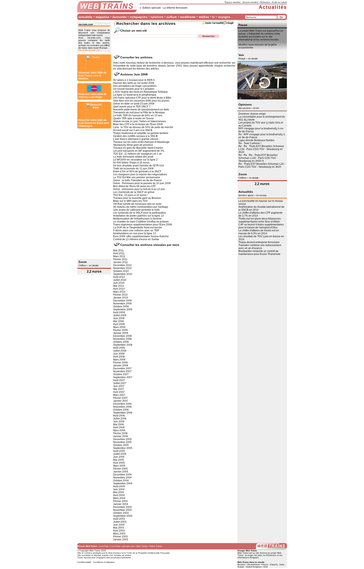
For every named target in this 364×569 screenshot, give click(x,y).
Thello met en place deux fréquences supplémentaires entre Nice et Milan (259, 220)
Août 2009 (119, 312)
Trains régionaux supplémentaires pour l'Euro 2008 (142, 224)
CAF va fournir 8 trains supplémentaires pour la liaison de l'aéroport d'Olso (261, 226)
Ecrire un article (279, 2)
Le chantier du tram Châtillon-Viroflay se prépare (141, 221)
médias (204, 17)
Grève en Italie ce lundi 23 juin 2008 (133, 103)
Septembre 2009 (122, 309)
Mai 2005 (118, 459)
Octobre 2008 (121, 341)
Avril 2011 (118, 253)
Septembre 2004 (122, 483)
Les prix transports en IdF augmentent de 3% (138, 150)
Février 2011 (120, 259)
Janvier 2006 (120, 436)
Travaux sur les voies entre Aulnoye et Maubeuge (141, 142)
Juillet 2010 (119, 279)
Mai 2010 (118, 285)
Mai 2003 (118, 527)
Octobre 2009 (121, 306)
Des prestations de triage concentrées (135, 85)
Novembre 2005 (122, 442)
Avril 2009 (119, 324)
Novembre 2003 (122, 510)
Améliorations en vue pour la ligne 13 (134, 233)
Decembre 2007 (122, 368)
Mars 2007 (119, 395)
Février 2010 (120, 294)
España (274, 564)
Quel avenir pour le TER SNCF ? (131, 106)
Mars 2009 (119, 327)
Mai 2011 (118, 250)
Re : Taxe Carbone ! (249, 143)
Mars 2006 (119, 430)
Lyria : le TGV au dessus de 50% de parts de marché (143, 127)
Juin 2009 (118, 318)
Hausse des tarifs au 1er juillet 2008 (133, 83)
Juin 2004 (118, 489)
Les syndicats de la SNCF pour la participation (139, 212)
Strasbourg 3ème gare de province (133, 144)
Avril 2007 (119, 392)
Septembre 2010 (122, 274)
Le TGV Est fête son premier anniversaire (136, 177)
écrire (256, 108)
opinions (157, 17)
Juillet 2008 (119, 350)
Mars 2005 (119, 465)
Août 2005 (119, 451)
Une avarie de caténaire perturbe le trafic (136, 209)
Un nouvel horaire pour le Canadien (133, 88)
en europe (261, 195)
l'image (241, 58)
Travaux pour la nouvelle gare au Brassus (137, 198)
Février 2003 (120, 536)
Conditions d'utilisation (104, 562)
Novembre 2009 (122, 303)
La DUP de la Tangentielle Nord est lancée (137, 227)
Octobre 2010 (121, 271)
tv (213, 17)
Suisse (240, 567)
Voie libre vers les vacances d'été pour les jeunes (141, 100)
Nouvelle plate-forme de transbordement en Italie (141, 109)
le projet (249, 555)
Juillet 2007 (119, 383)
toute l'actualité (214, 22)
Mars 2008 (119, 359)
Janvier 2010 (120, 297)
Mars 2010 (119, 291)
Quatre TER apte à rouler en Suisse (133, 118)
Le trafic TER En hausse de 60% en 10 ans (137, 115)
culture (172, 17)
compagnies (138, 17)
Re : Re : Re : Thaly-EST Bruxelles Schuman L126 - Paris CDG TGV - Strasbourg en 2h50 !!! (258, 158)
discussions (244, 108)
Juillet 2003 (119, 521)
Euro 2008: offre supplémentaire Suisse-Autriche (141, 236)
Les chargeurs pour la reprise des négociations (140, 174)
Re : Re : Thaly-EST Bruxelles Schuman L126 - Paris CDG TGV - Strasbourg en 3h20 (261, 149)
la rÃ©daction (269, 555)
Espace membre (233, 2)
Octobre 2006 (121, 409)
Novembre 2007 (122, 371)
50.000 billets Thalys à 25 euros (131, 162)
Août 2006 (119, 415)
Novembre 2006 (122, 406)
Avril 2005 (119, 462)
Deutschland (253, 564)
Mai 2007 (118, 389)
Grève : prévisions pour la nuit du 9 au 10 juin (139, 189)
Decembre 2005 (122, 439)
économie (119, 17)
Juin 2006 (118, 421)
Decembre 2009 (122, 300)
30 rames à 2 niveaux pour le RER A (134, 80)
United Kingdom (253, 567)
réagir (230, 22)
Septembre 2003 (122, 515)
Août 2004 (119, 486)
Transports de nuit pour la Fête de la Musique (139, 112)
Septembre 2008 (122, 344)
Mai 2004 (118, 492)
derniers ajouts (246, 195)
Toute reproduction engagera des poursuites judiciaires (104, 557)
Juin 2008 (118, 353)
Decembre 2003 (122, 507)
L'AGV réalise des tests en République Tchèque (140, 91)
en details (94, 265)
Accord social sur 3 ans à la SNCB (132, 130)
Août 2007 (119, 380)
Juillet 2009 (119, 315)
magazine (102, 17)
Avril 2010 (119, 288)
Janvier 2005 (120, 471)
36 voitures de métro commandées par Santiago (140, 206)
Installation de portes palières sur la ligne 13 (138, 215)
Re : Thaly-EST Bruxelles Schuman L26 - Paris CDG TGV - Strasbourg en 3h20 (261, 165)
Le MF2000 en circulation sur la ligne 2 (135, 159)
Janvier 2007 (120, 400)
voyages (224, 17)
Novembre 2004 (122, 477)
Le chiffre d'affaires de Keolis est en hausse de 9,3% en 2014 (258, 232)
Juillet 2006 (119, 418)
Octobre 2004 (121, 480)
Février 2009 (120, 330)
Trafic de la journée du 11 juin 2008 (133, 168)
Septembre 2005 (122, 448)
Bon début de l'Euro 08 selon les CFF (134, 186)
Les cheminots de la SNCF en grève (133, 192)
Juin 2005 (118, 456)
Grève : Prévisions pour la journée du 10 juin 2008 (142, 183)
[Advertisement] (94, 194)
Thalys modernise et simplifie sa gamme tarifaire (140, 133)
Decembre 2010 (122, 265)
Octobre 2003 (121, 512)
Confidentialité (84, 562)
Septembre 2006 (122, 412)
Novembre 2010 (122, 268)
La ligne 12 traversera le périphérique (134, 94)
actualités (85, 17)
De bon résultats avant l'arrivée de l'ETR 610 (138, 165)
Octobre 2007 (121, 374)
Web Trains (141, 546)
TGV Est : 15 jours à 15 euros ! (130, 195)
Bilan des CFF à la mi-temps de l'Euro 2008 (138, 124)
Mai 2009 (118, 321)
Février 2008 (120, 362)
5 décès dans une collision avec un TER (136, 230)
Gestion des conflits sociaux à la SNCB (135, 136)
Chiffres (82, 265)
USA (265, 567)
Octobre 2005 (121, 445)
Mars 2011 (119, 256)
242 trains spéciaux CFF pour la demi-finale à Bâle (142, 97)
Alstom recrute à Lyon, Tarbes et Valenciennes (139, 121)
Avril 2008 (119, 356)
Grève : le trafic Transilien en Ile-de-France (137, 180)
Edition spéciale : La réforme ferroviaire (165, 7)
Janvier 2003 (120, 539)
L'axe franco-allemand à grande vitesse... (136, 139)
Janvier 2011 (120, 262)
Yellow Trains (155, 546)
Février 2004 (120, 501)
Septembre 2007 (122, 377)
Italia (282, 564)
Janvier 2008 (120, 365)
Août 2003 (119, 518)
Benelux (241, 564)
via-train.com (128, 546)
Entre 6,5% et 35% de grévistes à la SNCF (137, 171)
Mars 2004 (119, 498)
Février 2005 (120, 468)
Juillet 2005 (119, 454)
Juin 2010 (118, 282)
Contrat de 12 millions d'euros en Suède (136, 239)
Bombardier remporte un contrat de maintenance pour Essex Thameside (259, 253)
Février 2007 (120, 397)
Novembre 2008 (122, 338)
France (264, 564)
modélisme (187, 17)
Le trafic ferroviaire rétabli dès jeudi (133, 156)
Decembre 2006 (122, 403)
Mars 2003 (119, 533)
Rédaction (265, 2)
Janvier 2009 (120, 333)
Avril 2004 (119, 495)
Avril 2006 (119, 427)
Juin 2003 (118, 524)
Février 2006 (120, 433)
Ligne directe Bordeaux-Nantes (256, 140)
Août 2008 (119, 347)
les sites (258, 555)
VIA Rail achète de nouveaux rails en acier (137, 203)
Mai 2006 (118, 424)
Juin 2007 (118, 386)
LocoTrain (104, 546)
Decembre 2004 (122, 474)
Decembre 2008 (122, 336)
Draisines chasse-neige (252, 113)
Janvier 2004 (120, 504)
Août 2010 (119, 277)
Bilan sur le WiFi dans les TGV (130, 200)
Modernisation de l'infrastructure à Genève (137, 218)
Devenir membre (250, 2)
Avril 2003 (119, 530)
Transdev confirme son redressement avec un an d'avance (259, 247)
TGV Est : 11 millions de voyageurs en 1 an (137, 153)
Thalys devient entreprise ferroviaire (259, 242)
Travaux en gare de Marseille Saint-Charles (138, 147)
